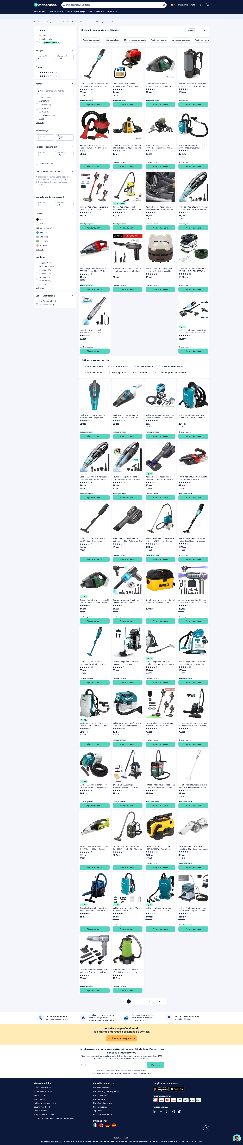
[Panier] (207, 5)
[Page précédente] (124, 1001)
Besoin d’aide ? (40, 1095)
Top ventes (98, 1110)
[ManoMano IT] (95, 1125)
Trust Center (121, 1141)
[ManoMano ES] (114, 1125)
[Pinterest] (167, 1111)
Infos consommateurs (170, 1141)
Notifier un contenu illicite (45, 1103)
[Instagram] (173, 1111)
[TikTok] (179, 1111)
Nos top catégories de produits (106, 1091)
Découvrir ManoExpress (103, 1114)
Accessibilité (197, 1141)
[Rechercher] (64, 5)
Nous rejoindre (40, 1110)
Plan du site (69, 1141)
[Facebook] (161, 1111)
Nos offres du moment (103, 1103)
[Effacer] (164, 4)
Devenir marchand (42, 1107)
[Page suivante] (164, 1001)
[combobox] (197, 30)
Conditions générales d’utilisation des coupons (54, 1118)
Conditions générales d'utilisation (144, 1141)
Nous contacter (40, 1099)
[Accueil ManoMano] (45, 5)
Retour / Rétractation (43, 1091)
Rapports (186, 1141)
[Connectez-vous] (201, 5)
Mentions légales (83, 1141)
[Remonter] (206, 1128)
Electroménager (46, 22)
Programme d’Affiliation (44, 1114)
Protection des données (103, 1141)
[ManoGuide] (237, 1138)
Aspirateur (76, 22)
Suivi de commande (42, 1087)
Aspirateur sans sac (88, 22)
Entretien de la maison (62, 22)
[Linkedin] (155, 1111)
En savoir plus (146, 1073)
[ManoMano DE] (107, 1125)
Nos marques (99, 1099)
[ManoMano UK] (101, 1125)
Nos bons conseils (101, 1087)
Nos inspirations (100, 1107)
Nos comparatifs (100, 1095)
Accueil (36, 22)
